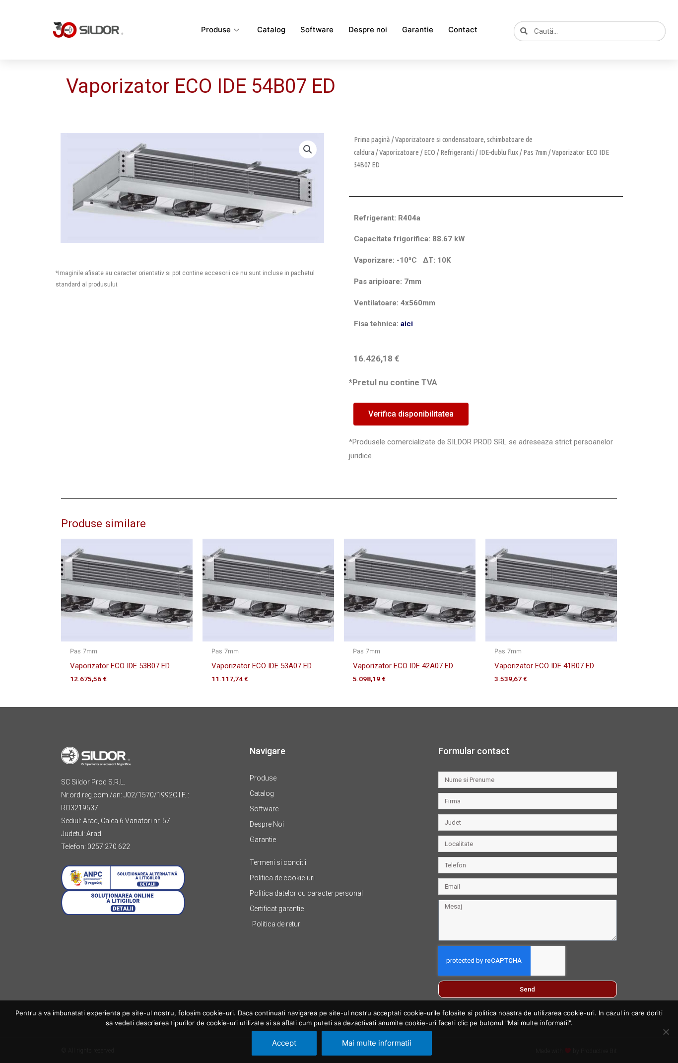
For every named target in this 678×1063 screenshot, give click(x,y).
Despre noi (367, 29)
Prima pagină (372, 139)
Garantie (417, 29)
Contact (462, 29)
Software (317, 29)
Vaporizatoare (399, 152)
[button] (308, 149)
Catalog (271, 29)
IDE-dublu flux (498, 152)
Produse (216, 29)
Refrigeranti (457, 152)
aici (407, 323)
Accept (284, 1043)
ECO (429, 152)
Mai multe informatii (376, 1043)
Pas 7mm (535, 152)
